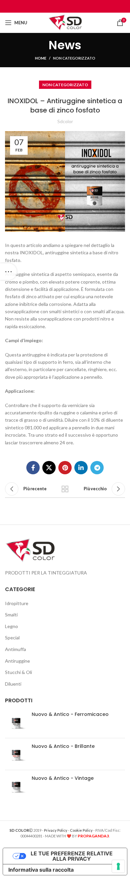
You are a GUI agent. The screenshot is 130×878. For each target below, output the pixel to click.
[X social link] (49, 467)
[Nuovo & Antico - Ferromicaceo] (16, 722)
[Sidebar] (8, 271)
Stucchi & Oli (18, 672)
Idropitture (16, 603)
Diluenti (13, 684)
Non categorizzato (74, 58)
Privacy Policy (55, 830)
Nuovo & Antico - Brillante (63, 746)
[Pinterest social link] (65, 467)
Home (40, 58)
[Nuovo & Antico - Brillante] (16, 754)
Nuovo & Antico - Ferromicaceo (70, 714)
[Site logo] (65, 22)
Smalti (11, 614)
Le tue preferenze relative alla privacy (72, 856)
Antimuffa (15, 649)
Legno (11, 626)
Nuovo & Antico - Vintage (63, 778)
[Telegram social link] (97, 467)
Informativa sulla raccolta (41, 869)
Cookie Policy (81, 830)
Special (12, 637)
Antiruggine (17, 661)
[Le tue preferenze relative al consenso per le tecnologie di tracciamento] (118, 866)
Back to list (65, 489)
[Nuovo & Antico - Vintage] (16, 786)
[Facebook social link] (33, 467)
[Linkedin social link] (81, 467)
